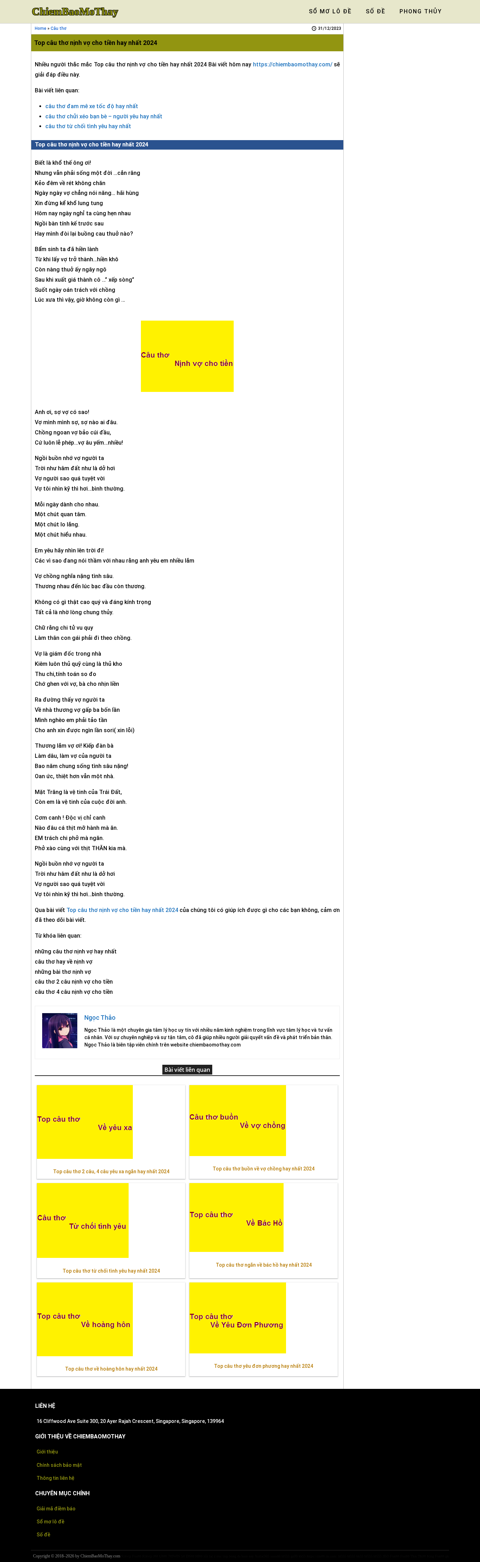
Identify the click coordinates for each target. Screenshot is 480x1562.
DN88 (190, 1556)
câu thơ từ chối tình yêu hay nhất (88, 126)
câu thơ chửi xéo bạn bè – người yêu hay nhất (103, 116)
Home (40, 28)
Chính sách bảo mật (59, 1465)
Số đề (43, 1534)
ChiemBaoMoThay (75, 11)
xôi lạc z (209, 1556)
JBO (386, 1556)
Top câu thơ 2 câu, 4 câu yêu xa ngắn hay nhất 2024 (111, 1171)
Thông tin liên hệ (55, 1478)
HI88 (198, 1556)
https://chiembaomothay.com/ (292, 64)
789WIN (174, 1556)
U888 (163, 1556)
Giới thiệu (47, 1452)
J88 (155, 1556)
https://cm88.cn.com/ (322, 1556)
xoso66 (275, 1556)
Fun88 (136, 1556)
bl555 (285, 1556)
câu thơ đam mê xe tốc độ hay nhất (91, 106)
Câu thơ (58, 28)
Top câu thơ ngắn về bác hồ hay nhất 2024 (264, 1265)
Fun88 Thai (408, 1556)
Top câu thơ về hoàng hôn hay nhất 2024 (111, 1369)
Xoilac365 (262, 1556)
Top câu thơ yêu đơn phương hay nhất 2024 (263, 1366)
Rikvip (126, 1556)
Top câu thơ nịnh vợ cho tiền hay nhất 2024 (122, 910)
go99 (294, 1556)
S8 (183, 1556)
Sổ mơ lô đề (50, 1521)
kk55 (302, 1556)
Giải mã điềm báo (56, 1508)
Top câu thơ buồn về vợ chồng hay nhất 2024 (263, 1169)
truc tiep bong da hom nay (235, 1556)
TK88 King (426, 1556)
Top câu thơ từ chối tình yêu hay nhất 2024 (111, 1271)
